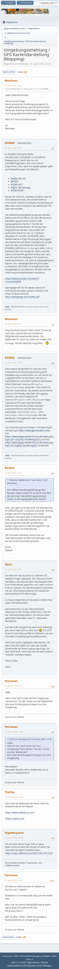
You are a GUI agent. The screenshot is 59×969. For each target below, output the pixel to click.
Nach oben (8, 937)
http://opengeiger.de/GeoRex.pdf (22, 296)
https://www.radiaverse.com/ (20, 812)
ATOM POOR (17, 190)
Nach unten (9, 72)
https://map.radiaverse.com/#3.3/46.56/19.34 (28, 853)
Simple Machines (33, 962)
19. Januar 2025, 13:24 (14, 797)
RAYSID (14, 181)
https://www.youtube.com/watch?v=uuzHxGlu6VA (22, 280)
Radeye (9, 468)
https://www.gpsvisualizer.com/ (34, 430)
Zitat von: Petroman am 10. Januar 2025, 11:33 (30, 739)
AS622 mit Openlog (20, 187)
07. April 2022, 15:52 (13, 324)
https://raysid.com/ (14, 818)
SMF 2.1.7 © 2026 (18, 962)
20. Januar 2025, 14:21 (14, 880)
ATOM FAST (16, 184)
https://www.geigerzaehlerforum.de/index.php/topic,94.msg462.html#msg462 (29, 444)
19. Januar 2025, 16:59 (14, 837)
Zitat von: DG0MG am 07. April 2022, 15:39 (29, 480)
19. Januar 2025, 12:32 (14, 732)
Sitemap (44, 962)
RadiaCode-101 (18, 178)
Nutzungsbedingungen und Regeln (35, 956)
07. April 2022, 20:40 (13, 473)
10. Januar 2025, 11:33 (14, 686)
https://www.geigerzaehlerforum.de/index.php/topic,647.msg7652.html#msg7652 (29, 438)
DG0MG (10, 143)
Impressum (7, 956)
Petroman (11, 681)
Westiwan (11, 80)
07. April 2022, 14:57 (13, 85)
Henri (8, 564)
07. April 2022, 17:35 (13, 362)
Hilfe (16, 956)
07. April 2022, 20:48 (13, 569)
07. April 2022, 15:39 (13, 148)
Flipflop (10, 792)
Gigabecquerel (14, 832)
